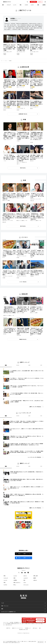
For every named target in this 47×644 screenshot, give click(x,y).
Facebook (22, 572)
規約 (40, 628)
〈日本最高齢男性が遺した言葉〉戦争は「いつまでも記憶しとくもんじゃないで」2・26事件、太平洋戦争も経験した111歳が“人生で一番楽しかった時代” (23, 136)
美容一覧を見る (23, 226)
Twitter (19, 572)
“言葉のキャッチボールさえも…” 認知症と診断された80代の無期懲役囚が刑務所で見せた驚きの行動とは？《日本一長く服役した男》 (23, 47)
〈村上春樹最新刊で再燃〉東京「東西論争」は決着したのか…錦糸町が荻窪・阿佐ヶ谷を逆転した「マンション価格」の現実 (23, 83)
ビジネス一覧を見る (22, 281)
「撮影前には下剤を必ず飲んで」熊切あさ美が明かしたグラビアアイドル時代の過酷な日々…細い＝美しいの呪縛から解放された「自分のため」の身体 (9, 216)
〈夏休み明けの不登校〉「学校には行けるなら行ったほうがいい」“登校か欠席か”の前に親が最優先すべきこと (23, 309)
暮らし (4, 43)
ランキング (9, 4)
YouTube (25, 572)
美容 (31, 212)
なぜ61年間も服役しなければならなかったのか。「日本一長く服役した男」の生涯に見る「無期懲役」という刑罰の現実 (36, 47)
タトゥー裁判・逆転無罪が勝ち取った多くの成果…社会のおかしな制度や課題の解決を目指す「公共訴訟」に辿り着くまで (9, 104)
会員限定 (44, 4)
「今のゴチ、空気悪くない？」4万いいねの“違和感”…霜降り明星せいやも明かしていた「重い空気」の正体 (9, 157)
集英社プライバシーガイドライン (17, 628)
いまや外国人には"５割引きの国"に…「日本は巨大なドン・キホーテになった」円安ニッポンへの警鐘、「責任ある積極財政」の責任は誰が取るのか (36, 83)
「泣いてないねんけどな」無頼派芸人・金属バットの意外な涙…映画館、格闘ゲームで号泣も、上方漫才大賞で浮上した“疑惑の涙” (23, 158)
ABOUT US (8, 628)
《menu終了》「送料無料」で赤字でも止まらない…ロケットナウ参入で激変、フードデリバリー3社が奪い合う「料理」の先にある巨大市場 (37, 253)
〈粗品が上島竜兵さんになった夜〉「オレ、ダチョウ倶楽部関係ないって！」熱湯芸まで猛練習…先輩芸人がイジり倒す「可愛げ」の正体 (9, 135)
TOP (1, 60)
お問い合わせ (35, 628)
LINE (28, 572)
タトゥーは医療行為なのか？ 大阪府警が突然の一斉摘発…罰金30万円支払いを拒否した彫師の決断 (36, 103)
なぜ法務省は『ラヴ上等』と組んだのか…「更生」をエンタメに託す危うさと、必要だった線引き (36, 309)
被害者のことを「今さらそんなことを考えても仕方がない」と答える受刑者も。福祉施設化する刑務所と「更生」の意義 (9, 47)
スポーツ (25, 575)
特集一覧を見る (23, 167)
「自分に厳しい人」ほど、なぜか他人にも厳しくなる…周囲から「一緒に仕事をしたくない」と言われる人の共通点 (23, 252)
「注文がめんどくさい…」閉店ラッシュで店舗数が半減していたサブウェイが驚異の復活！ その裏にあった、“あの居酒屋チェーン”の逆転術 (9, 253)
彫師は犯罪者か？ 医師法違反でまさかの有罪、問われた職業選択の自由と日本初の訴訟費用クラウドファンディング (23, 104)
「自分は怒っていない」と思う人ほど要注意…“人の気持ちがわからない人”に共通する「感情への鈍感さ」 (9, 272)
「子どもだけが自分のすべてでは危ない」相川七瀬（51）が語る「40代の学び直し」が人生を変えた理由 (9, 330)
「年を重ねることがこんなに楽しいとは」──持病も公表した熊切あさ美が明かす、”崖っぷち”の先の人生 (37, 195)
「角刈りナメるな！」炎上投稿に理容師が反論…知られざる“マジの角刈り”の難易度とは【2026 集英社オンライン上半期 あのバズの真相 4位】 (9, 196)
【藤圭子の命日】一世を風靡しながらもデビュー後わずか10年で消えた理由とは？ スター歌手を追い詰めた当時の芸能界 (23, 331)
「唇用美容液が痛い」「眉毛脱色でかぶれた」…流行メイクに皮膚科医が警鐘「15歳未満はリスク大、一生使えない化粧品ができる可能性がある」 (37, 216)
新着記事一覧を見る (22, 339)
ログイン (40, 1)
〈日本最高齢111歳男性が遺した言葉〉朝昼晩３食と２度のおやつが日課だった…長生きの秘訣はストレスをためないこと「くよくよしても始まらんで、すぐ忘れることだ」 (36, 136)
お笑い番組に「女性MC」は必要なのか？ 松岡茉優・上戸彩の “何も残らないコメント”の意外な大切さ (36, 157)
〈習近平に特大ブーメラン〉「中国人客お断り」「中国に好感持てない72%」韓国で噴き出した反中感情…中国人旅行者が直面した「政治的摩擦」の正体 (9, 83)
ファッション (26, 584)
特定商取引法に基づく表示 (23, 629)
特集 (20, 4)
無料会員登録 (33, 1)
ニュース (14, 4)
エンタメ (32, 4)
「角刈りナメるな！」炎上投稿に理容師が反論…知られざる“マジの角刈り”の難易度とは (23, 195)
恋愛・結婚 (35, 575)
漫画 (38, 4)
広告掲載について (28, 628)
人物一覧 (5, 60)
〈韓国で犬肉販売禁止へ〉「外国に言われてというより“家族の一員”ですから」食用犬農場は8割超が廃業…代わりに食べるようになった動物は (9, 310)
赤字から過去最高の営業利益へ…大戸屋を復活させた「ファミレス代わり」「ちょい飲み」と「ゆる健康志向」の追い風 (37, 272)
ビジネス (26, 4)
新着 (3, 4)
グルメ (25, 582)
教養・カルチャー (19, 78)
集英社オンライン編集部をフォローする (24, 553)
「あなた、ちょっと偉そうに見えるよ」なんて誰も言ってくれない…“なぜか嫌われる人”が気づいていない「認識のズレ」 (23, 272)
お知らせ (35, 580)
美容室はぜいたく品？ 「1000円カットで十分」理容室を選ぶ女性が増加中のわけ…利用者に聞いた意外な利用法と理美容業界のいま (23, 215)
